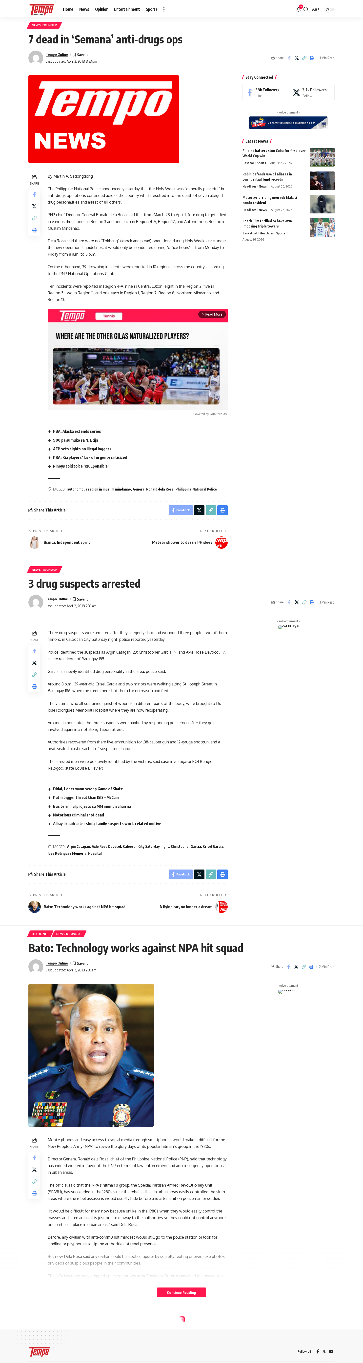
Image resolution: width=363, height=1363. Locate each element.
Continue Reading (181, 1292)
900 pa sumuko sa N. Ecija (75, 440)
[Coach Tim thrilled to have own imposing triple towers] (322, 227)
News (263, 186)
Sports (261, 163)
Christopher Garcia (186, 846)
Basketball (249, 233)
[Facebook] (265, 92)
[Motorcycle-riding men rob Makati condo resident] (322, 204)
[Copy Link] (304, 58)
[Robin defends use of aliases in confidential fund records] (322, 180)
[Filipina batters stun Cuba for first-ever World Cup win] (322, 157)
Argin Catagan (78, 846)
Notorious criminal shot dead (78, 815)
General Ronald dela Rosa (153, 489)
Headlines (249, 186)
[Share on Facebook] (288, 58)
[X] (312, 92)
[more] (164, 9)
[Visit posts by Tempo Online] (35, 58)
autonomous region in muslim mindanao (99, 489)
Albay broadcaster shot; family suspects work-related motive (107, 823)
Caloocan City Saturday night (146, 846)
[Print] (311, 58)
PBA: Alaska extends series (77, 431)
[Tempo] (41, 9)
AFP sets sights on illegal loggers (82, 448)
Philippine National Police (196, 489)
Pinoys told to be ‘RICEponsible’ (81, 466)
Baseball (248, 163)
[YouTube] (331, 1351)
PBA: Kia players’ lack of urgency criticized (90, 457)
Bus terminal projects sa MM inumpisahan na (92, 806)
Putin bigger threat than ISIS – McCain (86, 797)
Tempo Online (57, 54)
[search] (305, 9)
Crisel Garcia (213, 846)
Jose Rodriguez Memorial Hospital (75, 853)
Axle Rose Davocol (106, 846)
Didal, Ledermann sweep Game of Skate (88, 788)
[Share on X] (296, 58)
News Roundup (44, 25)
